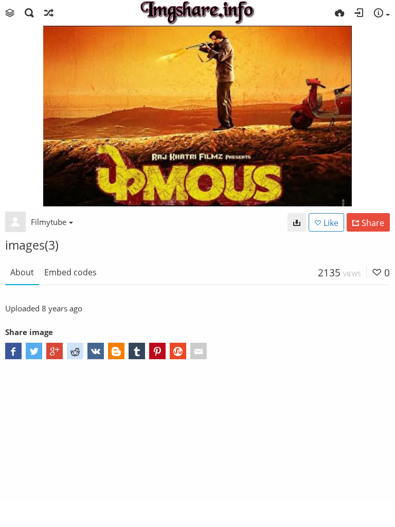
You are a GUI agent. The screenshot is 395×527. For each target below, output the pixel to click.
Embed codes (70, 272)
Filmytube (48, 222)
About (22, 272)
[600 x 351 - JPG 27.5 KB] (297, 222)
